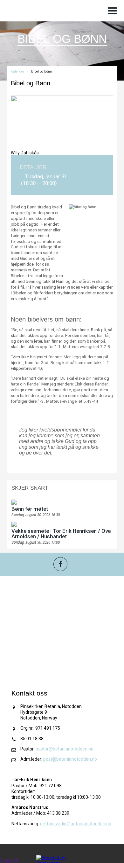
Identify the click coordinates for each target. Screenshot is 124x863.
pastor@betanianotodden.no (64, 748)
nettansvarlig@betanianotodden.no (75, 823)
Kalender (17, 71)
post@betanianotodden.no (70, 759)
